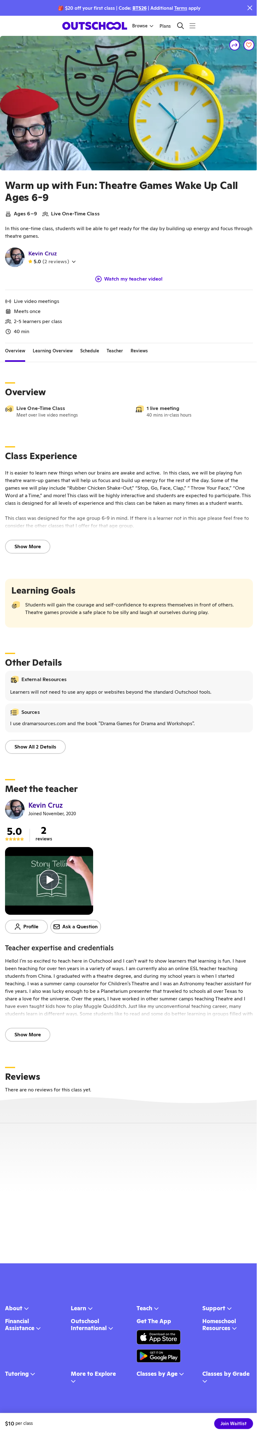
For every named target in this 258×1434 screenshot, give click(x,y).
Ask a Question (80, 926)
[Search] (180, 26)
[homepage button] (94, 26)
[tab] (15, 350)
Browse (140, 26)
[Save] (249, 45)
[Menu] (192, 25)
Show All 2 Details (35, 746)
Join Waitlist (234, 1423)
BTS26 (139, 8)
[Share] (234, 45)
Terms (180, 8)
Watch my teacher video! (133, 279)
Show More (27, 546)
